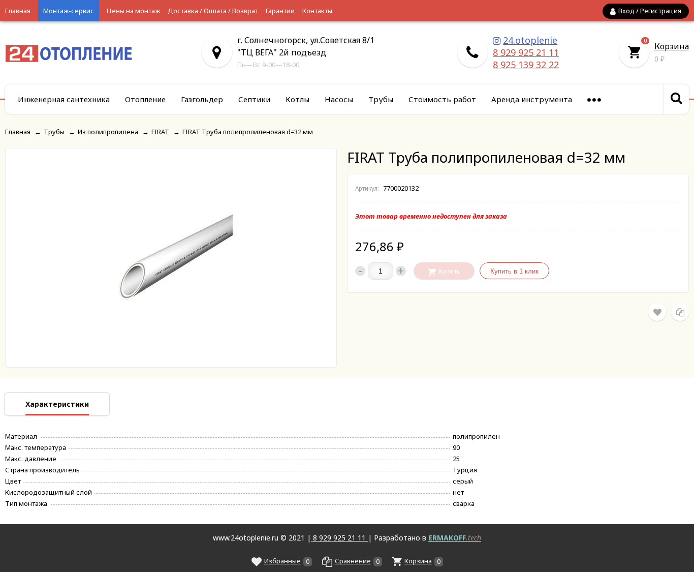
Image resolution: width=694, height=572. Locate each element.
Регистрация (660, 10)
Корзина (671, 46)
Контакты (317, 10)
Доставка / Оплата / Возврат (213, 10)
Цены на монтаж (133, 10)
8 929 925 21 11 (526, 52)
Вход (626, 10)
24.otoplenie (530, 40)
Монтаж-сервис (68, 10)
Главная (17, 10)
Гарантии (280, 10)
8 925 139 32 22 (526, 64)
